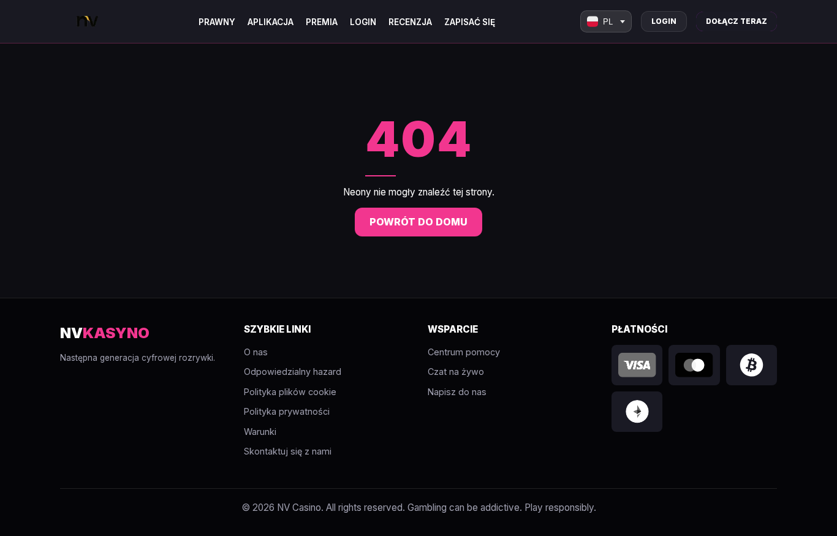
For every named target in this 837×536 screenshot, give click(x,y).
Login (363, 22)
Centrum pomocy (464, 352)
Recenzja (410, 22)
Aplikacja (271, 22)
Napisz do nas (457, 392)
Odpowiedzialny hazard (292, 371)
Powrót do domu (418, 222)
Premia (322, 22)
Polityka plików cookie (290, 392)
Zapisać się (469, 22)
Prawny (217, 22)
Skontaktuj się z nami (287, 451)
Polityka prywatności (287, 411)
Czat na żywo (456, 371)
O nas (256, 352)
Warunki (260, 431)
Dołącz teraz (736, 21)
